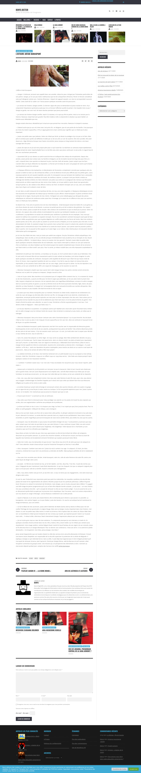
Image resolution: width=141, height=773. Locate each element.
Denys (19, 31)
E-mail (44, 696)
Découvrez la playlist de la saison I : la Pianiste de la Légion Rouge (24, 26)
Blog (44, 20)
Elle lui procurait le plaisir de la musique (111, 75)
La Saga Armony (58, 25)
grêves (36, 558)
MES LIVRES (27, 20)
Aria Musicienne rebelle (51, 630)
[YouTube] (116, 11)
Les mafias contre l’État (105, 86)
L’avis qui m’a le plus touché (115, 26)
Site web (69, 696)
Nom (17, 696)
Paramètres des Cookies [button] (119, 769)
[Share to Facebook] (82, 61)
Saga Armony (86, 646)
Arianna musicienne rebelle (107, 90)
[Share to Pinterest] (92, 61)
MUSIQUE (36, 20)
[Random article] (123, 2)
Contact (50, 20)
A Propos (58, 20)
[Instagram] (113, 11)
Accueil (19, 20)
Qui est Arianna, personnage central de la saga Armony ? (79, 650)
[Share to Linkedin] (89, 61)
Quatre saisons (113, 746)
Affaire (31, 558)
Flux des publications (79, 739)
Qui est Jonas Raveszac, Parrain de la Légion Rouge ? (79, 26)
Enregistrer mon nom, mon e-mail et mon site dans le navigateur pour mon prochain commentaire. (43, 704)
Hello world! (38, 25)
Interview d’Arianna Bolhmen (27, 630)
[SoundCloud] (120, 11)
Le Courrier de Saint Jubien (106, 82)
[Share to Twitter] (86, 61)
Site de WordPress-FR (79, 748)
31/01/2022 (24, 61)
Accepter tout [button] (133, 769)
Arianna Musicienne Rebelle (24, 51)
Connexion (75, 735)
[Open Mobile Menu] (123, 11)
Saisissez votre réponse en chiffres (25, 708)
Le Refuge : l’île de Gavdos (115, 735)
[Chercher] (109, 11)
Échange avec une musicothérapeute (101, 1)
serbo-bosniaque (64, 546)
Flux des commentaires (79, 743)
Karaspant (42, 558)
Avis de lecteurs (103, 71)
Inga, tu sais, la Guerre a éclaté (97, 26)
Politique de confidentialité (52, 743)
